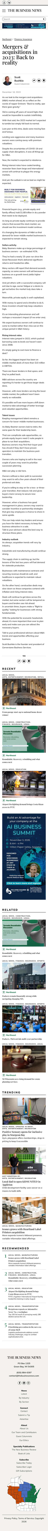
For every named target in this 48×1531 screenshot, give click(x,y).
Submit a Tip (24, 1415)
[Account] (4, 2)
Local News (8, 675)
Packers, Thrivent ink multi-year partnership (22, 1039)
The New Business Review (24, 1449)
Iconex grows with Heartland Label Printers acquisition (21, 1230)
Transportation (30, 1306)
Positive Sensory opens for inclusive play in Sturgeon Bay (22, 1133)
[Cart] (9, 2)
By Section (24, 1402)
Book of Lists (24, 1453)
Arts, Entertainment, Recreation (19, 677)
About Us (24, 1428)
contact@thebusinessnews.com (24, 1375)
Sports (41, 961)
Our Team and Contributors (24, 1432)
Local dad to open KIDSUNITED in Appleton (21, 1183)
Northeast (6, 39)
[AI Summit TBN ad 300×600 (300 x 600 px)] (24, 899)
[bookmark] (44, 80)
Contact (24, 1411)
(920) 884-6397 (24, 1372)
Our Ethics (24, 1440)
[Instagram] (28, 1383)
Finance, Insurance (23, 39)
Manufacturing (24, 1226)
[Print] (39, 80)
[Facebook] (19, 1383)
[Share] (34, 80)
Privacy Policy (10, 1518)
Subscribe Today (24, 1463)
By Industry (24, 1398)
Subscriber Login (24, 1467)
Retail (41, 677)
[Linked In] (24, 1383)
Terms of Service (26, 1518)
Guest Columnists (24, 1436)
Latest (24, 1394)
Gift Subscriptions (24, 1471)
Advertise (24, 1419)
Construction (23, 722)
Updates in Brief (24, 1126)
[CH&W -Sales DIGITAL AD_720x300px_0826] (24, 204)
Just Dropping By (11, 1176)
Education (21, 769)
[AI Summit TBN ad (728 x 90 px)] (24, 26)
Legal (27, 724)
